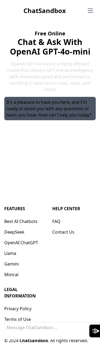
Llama (10, 253)
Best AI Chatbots (21, 221)
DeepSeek (14, 232)
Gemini (11, 264)
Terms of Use (17, 319)
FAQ (56, 221)
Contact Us (63, 232)
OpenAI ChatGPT (21, 243)
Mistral (11, 274)
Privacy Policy (17, 309)
